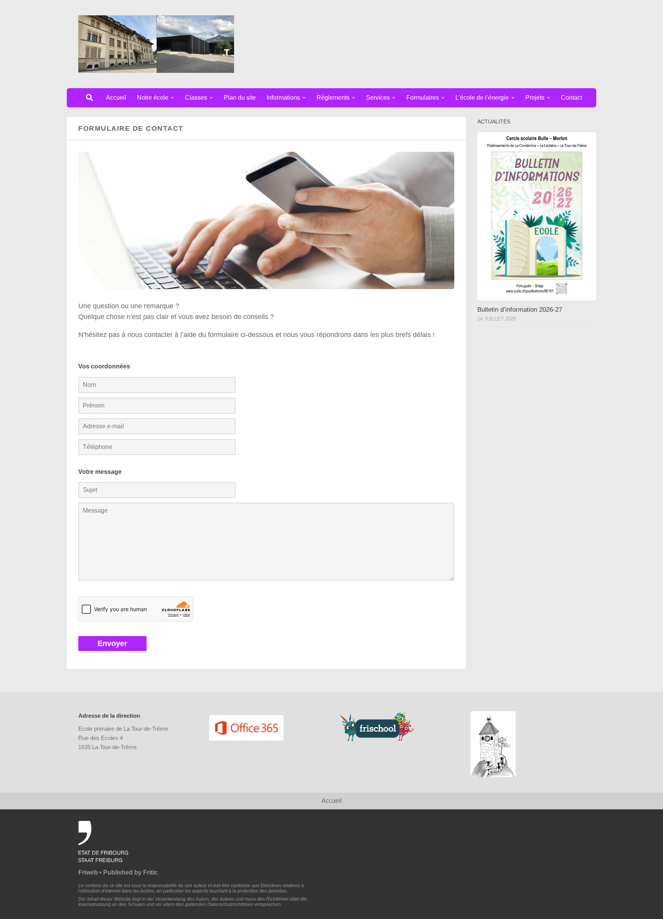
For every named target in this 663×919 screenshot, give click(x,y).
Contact (571, 97)
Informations (283, 97)
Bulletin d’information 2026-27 (519, 309)
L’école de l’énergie (482, 97)
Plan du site (240, 97)
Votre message (100, 472)
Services (378, 97)
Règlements (333, 97)
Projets (534, 97)
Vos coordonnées (104, 366)
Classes (196, 97)
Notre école (152, 97)
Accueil (116, 97)
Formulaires (422, 97)
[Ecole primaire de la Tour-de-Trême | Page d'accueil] (156, 44)
